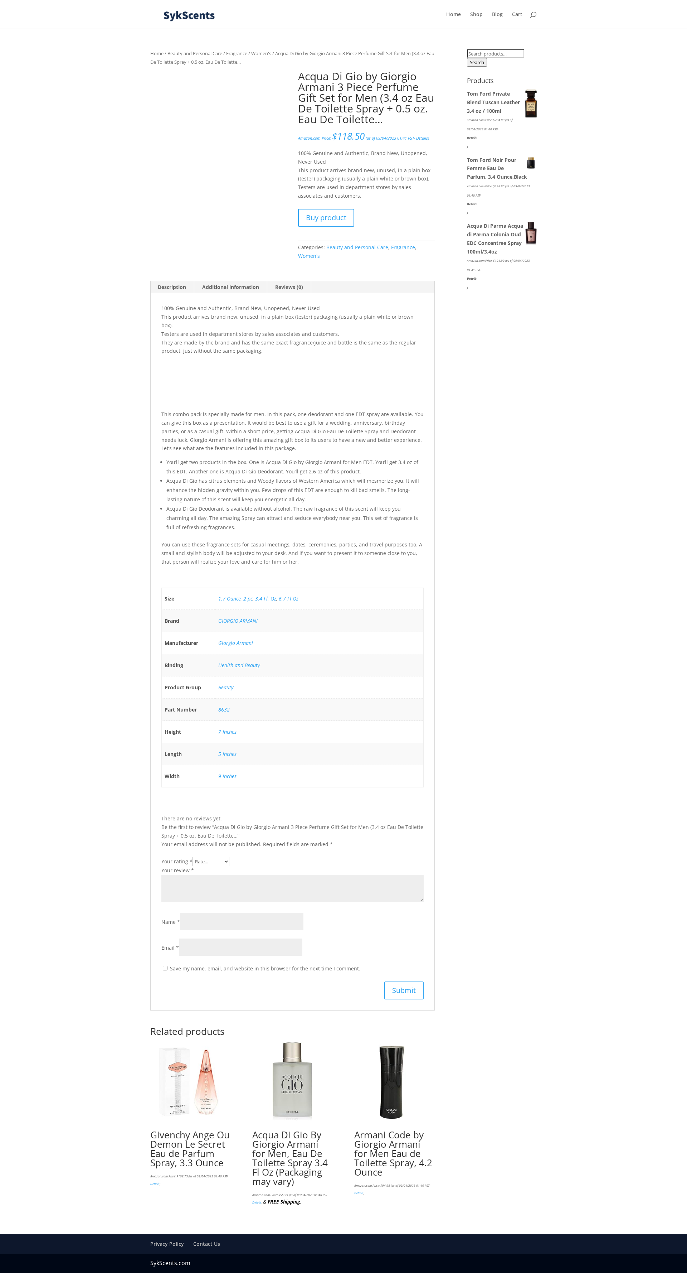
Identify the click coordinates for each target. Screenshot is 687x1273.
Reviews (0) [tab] (289, 287)
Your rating (177, 861)
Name (170, 921)
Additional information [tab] (230, 287)
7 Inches (227, 731)
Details (422, 138)
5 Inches (227, 754)
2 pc (248, 598)
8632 (224, 709)
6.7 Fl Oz (288, 598)
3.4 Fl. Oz (265, 598)
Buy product (326, 217)
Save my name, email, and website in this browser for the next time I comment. (265, 968)
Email (170, 947)
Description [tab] (172, 287)
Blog (497, 15)
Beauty (225, 687)
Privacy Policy (167, 1243)
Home (453, 15)
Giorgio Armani (235, 643)
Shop (476, 15)
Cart (517, 15)
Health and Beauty (239, 665)
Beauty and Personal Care (194, 53)
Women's (261, 53)
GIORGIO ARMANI (238, 620)
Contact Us (206, 1243)
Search (477, 62)
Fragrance (236, 53)
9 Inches (227, 776)
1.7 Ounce (229, 598)
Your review (177, 870)
